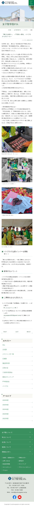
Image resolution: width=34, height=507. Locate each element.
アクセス (5, 470)
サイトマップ (22, 464)
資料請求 (21, 461)
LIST (17, 332)
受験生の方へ (6, 452)
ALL (4, 345)
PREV (5, 332)
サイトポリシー (7, 467)
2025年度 (6, 405)
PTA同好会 (6, 381)
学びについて (6, 437)
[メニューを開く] (31, 2)
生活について (6, 442)
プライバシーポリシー (25, 467)
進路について (6, 447)
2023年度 (6, 414)
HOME (9, 29)
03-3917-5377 (14, 487)
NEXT (29, 332)
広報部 (5, 358)
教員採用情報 (6, 464)
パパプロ (26, 29)
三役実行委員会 (7, 372)
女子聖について (7, 432)
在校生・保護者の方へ (9, 457)
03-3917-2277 (16, 485)
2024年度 (6, 409)
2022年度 (6, 418)
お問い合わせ (6, 461)
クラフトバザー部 (8, 354)
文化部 (5, 349)
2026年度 (6, 400)
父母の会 (5, 368)
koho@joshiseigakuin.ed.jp (19, 492)
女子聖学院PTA (17, 29)
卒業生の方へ (22, 457)
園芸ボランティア (8, 377)
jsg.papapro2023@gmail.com (12, 315)
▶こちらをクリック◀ (10, 307)
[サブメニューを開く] (30, 432)
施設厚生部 (6, 363)
